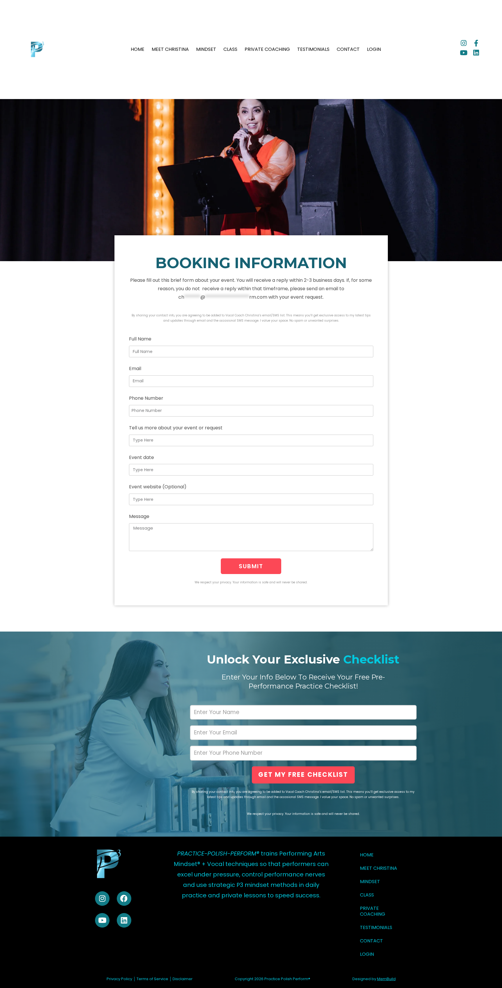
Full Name (140, 339)
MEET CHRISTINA (170, 49)
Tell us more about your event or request (176, 427)
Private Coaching (267, 49)
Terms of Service (152, 979)
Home (137, 49)
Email (135, 368)
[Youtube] (463, 52)
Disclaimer (183, 979)
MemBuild (386, 979)
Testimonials (313, 49)
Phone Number (146, 398)
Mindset (206, 49)
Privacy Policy (119, 979)
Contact (348, 49)
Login (374, 49)
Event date (141, 457)
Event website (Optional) (158, 486)
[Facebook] (124, 898)
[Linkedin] (476, 52)
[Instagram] (463, 43)
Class (230, 49)
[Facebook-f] (476, 43)
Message (139, 516)
